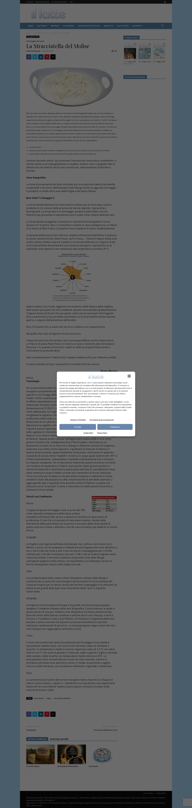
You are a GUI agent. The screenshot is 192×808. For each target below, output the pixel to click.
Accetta (77, 427)
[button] (129, 376)
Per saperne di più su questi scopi (102, 420)
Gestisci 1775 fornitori (78, 420)
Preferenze (115, 427)
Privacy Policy (102, 433)
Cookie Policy (88, 433)
